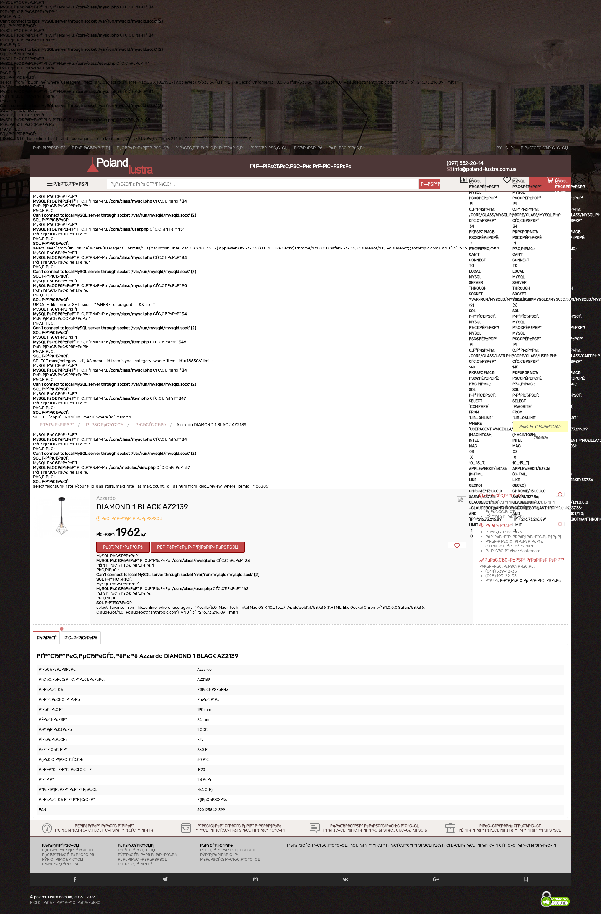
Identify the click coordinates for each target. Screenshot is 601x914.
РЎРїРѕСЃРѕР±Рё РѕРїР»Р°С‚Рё (147, 854)
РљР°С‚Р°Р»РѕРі (70, 184)
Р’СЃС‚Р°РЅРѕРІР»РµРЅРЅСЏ (227, 850)
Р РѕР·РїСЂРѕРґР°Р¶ (91, 148)
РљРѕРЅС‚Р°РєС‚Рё (346, 148)
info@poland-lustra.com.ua (485, 169)
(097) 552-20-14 (465, 163)
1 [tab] (62, 629)
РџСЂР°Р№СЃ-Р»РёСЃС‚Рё (68, 854)
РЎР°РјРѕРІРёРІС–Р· (219, 854)
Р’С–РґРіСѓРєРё (80, 638)
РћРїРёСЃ (46, 638)
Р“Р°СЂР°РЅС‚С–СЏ (269, 148)
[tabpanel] (61, 556)
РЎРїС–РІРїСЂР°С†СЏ (62, 859)
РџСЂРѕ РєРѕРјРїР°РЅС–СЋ (143, 148)
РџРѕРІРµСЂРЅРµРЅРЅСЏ (142, 859)
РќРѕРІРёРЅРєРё (49, 148)
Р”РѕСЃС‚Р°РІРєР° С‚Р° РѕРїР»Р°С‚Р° (209, 148)
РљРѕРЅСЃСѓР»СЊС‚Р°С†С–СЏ (230, 859)
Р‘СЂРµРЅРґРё (308, 148)
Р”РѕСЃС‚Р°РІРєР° (135, 864)
